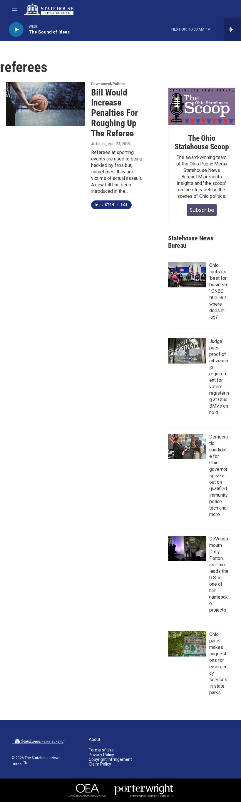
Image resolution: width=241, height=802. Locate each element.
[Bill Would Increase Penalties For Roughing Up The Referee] (45, 104)
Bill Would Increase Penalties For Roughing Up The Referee (114, 112)
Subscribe (202, 209)
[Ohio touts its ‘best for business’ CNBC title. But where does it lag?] (187, 274)
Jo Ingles (98, 143)
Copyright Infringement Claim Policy (110, 761)
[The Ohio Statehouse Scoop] (201, 106)
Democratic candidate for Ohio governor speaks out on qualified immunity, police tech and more (218, 475)
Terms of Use (101, 750)
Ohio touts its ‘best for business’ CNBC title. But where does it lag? (218, 291)
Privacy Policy (101, 755)
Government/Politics (108, 83)
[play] (16, 29)
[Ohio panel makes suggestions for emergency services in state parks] (187, 644)
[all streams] (232, 29)
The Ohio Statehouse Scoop (202, 142)
